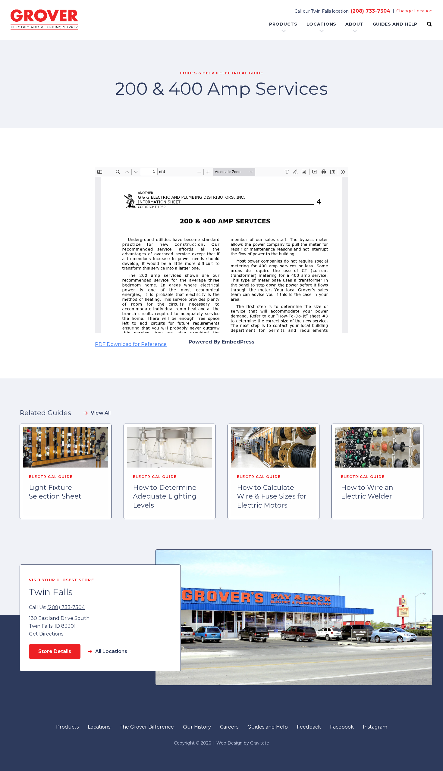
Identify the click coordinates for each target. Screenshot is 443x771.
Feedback (309, 727)
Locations (321, 24)
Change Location (414, 11)
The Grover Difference (146, 727)
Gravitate (259, 743)
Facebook (342, 727)
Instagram (375, 727)
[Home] (44, 19)
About (354, 24)
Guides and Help (395, 24)
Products (283, 24)
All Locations (111, 651)
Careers (229, 727)
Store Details (54, 651)
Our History (197, 727)
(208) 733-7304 (370, 11)
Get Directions (46, 634)
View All (101, 413)
